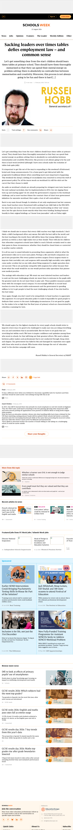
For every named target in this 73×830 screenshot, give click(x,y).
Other (69, 36)
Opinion (19, 36)
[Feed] (3, 819)
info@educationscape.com (51, 821)
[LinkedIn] (16, 819)
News (4, 36)
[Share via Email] (26, 377)
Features (30, 36)
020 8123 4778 (48, 818)
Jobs (11, 36)
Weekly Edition (56, 36)
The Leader (42, 36)
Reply (6, 398)
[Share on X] (17, 377)
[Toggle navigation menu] (3, 16)
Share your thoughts (36, 434)
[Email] (21, 819)
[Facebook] (8, 819)
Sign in (52, 16)
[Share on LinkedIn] (22, 377)
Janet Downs (7, 404)
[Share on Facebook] (13, 377)
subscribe (65, 16)
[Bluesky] (12, 819)
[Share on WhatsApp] (8, 377)
